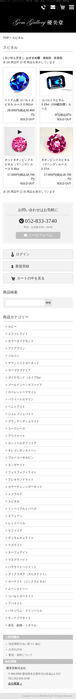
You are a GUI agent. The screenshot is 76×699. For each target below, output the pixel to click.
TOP (6, 37)
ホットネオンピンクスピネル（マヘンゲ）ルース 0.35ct (19, 164)
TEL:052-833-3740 (19, 678)
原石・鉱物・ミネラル (22, 625)
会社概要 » (15, 683)
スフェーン (15, 515)
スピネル (18, 37)
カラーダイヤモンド (21, 341)
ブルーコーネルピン (21, 457)
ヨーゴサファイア (19, 370)
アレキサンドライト (21, 479)
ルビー (12, 326)
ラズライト (15, 545)
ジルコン (13, 355)
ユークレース (16, 428)
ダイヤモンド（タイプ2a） (25, 377)
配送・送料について (20, 654)
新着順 (58, 58)
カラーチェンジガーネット (25, 486)
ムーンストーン (18, 588)
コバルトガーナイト (21, 596)
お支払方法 (15, 649)
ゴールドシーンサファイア (25, 384)
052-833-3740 (41, 221)
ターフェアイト (18, 552)
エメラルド (15, 494)
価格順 (47, 58)
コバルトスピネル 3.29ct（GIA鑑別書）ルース (56, 105)
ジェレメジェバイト (21, 414)
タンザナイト (16, 464)
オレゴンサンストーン (22, 450)
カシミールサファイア (22, 443)
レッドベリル (16, 523)
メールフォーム (40, 235)
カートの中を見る (31, 278)
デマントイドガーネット (23, 363)
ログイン (23, 254)
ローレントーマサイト (22, 392)
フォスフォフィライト (22, 472)
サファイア (15, 530)
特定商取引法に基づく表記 (24, 643)
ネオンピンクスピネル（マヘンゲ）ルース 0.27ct (55, 164)
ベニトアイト (16, 406)
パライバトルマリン (21, 399)
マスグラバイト (18, 559)
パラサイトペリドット (22, 567)
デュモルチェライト (21, 537)
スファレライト (18, 333)
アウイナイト (16, 435)
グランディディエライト (23, 421)
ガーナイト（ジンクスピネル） (28, 581)
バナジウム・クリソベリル (25, 610)
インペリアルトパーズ (22, 508)
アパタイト (15, 603)
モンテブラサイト (19, 618)
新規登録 (22, 266)
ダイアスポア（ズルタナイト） (28, 574)
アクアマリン (16, 348)
